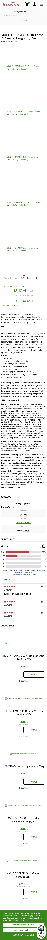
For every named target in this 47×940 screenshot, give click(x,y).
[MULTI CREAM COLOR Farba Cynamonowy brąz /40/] (23, 805)
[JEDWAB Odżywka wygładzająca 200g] (23, 753)
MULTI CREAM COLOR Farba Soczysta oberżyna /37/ (23, 658)
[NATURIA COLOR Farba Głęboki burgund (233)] (23, 860)
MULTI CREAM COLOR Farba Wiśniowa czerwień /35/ (23, 713)
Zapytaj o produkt (11, 305)
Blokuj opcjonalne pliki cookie (23, 930)
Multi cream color (17, 286)
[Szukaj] (43, 14)
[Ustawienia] (34, 4)
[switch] (41, 936)
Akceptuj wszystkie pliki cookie (23, 925)
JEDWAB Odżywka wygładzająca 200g (23, 766)
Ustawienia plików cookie (23, 935)
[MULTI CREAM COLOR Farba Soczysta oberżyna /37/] (23, 643)
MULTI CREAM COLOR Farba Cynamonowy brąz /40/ (23, 820)
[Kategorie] (42, 4)
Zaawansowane (24, 21)
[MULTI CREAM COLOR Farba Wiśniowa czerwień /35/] (23, 698)
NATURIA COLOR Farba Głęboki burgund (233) (23, 875)
